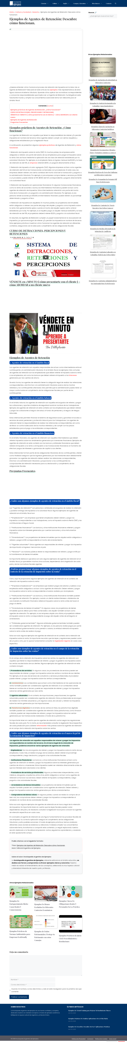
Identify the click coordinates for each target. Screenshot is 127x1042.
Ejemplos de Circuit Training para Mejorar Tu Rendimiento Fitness (89, 1010)
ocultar (50, 106)
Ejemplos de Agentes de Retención (23, 120)
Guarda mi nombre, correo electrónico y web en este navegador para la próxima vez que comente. (46, 990)
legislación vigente (62, 641)
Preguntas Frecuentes (19, 122)
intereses (73, 375)
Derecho (35, 12)
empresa (33, 163)
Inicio (12, 12)
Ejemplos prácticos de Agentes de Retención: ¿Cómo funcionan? (35, 110)
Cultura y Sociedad (23, 12)
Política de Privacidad (78, 1039)
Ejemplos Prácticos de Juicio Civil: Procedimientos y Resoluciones (70, 938)
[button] (115, 3)
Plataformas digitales (20, 708)
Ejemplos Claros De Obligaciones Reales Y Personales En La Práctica (69, 904)
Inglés (65, 3)
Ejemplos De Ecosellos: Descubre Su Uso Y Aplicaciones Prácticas (89, 1027)
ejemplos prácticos (47, 145)
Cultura (55, 3)
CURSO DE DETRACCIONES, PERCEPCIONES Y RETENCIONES (32, 112)
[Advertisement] (46, 300)
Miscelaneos (96, 3)
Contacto (108, 3)
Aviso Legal (112, 1039)
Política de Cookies (101, 1039)
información (42, 726)
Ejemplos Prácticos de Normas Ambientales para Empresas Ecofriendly (20, 934)
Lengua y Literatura (79, 3)
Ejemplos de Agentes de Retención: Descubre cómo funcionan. (41, 845)
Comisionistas (17, 683)
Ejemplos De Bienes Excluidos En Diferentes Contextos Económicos (43, 907)
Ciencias (43, 3)
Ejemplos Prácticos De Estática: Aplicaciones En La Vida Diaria (88, 1018)
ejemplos (54, 90)
